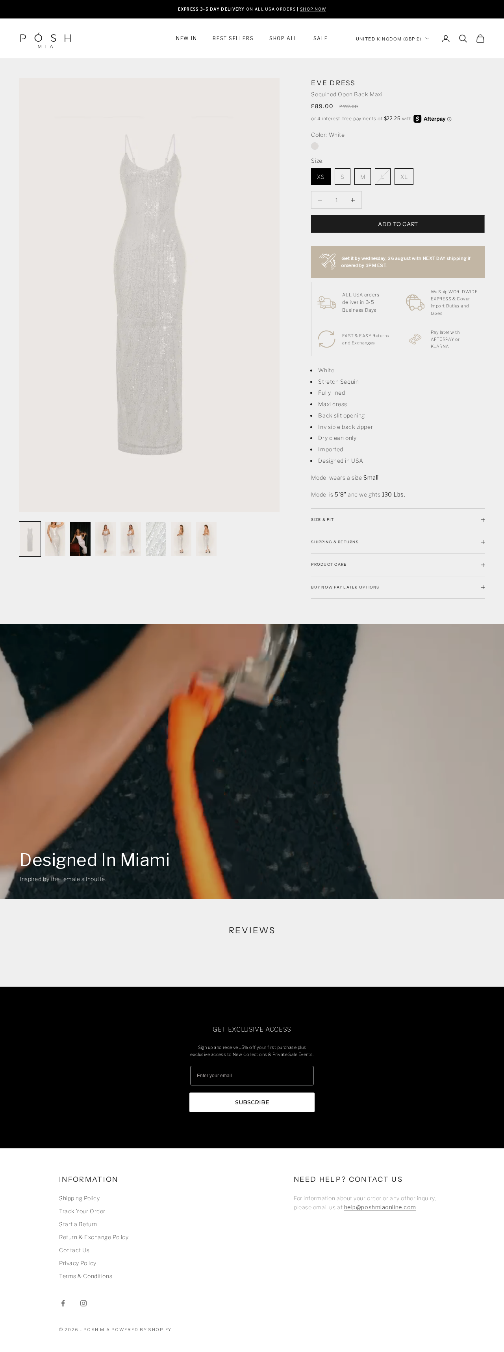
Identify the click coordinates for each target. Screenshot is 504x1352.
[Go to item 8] (206, 539)
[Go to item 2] (55, 539)
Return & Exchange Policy (93, 1237)
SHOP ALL (283, 38)
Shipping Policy (79, 1198)
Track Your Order (82, 1211)
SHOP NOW (313, 9)
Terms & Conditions (85, 1276)
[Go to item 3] (80, 539)
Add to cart (398, 224)
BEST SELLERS (233, 38)
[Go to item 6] (156, 539)
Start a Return (78, 1224)
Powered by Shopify (141, 1329)
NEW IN (186, 38)
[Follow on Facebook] (63, 1303)
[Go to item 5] (131, 539)
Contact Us (74, 1250)
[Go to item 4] (105, 539)
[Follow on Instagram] (83, 1303)
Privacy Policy (77, 1263)
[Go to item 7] (181, 539)
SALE (320, 38)
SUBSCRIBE (252, 1102)
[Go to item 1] (30, 539)
